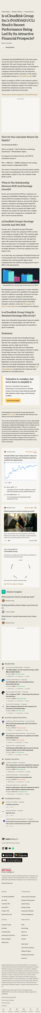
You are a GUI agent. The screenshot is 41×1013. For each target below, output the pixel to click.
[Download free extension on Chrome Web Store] (12, 860)
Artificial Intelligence (27, 914)
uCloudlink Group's (26, 76)
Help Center (24, 944)
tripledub (8, 679)
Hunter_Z (8, 745)
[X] (6, 848)
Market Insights (6, 939)
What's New (5, 942)
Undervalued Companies (28, 896)
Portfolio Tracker (6, 924)
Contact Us (24, 935)
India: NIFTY (5, 907)
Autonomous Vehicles (27, 911)
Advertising (24, 928)
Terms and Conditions (8, 1000)
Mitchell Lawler (10, 600)
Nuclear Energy (25, 907)
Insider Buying (25, 904)
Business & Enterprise (27, 954)
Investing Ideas (6, 932)
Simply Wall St (10, 47)
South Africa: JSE (7, 914)
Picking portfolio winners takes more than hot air (20, 606)
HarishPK (8, 802)
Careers (23, 939)
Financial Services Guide (9, 997)
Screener (4, 928)
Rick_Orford (9, 667)
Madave (8, 810)
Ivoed (7, 704)
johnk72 (8, 819)
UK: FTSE (4, 900)
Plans (22, 924)
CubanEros (8, 775)
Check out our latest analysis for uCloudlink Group (19, 94)
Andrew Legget (10, 612)
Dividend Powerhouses (27, 900)
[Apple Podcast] (16, 848)
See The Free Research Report (13, 584)
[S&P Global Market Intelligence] (8, 871)
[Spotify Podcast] (13, 848)
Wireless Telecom (17, 11)
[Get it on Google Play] (21, 855)
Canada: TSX (5, 911)
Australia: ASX (6, 904)
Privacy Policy (6, 1003)
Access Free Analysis (13, 400)
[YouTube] (9, 848)
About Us (24, 932)
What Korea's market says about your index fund (19, 617)
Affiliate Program (26, 951)
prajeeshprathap (10, 733)
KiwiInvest (8, 785)
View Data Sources (7, 883)
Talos (7, 692)
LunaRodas (8, 721)
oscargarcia (9, 762)
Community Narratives (8, 935)
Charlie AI (24, 958)
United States (6, 11)
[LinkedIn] (3, 848)
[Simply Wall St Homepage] (10, 838)
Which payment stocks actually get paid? (18, 597)
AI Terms (4, 1005)
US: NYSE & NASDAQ (8, 896)
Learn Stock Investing (27, 947)
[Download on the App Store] (8, 855)
